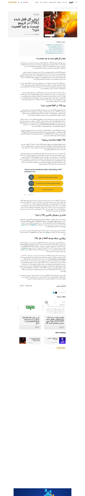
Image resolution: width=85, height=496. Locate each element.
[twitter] (27, 2)
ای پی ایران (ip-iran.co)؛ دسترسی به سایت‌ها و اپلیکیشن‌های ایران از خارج (30, 320)
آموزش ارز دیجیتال (29, 285)
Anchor (48, 232)
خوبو (71, 2)
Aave (64, 226)
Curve (23, 225)
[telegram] (24, 2)
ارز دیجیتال (22, 285)
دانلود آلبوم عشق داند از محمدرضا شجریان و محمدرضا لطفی (34, 339)
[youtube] (26, 2)
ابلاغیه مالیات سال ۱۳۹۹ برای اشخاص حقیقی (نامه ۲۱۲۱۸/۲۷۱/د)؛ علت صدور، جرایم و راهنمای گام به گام (55, 320)
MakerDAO (33, 225)
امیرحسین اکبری (36, 14)
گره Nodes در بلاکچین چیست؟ (52, 339)
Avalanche (24, 248)
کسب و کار (18, 309)
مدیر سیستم (62, 327)
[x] (56, 293)
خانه (76, 8)
